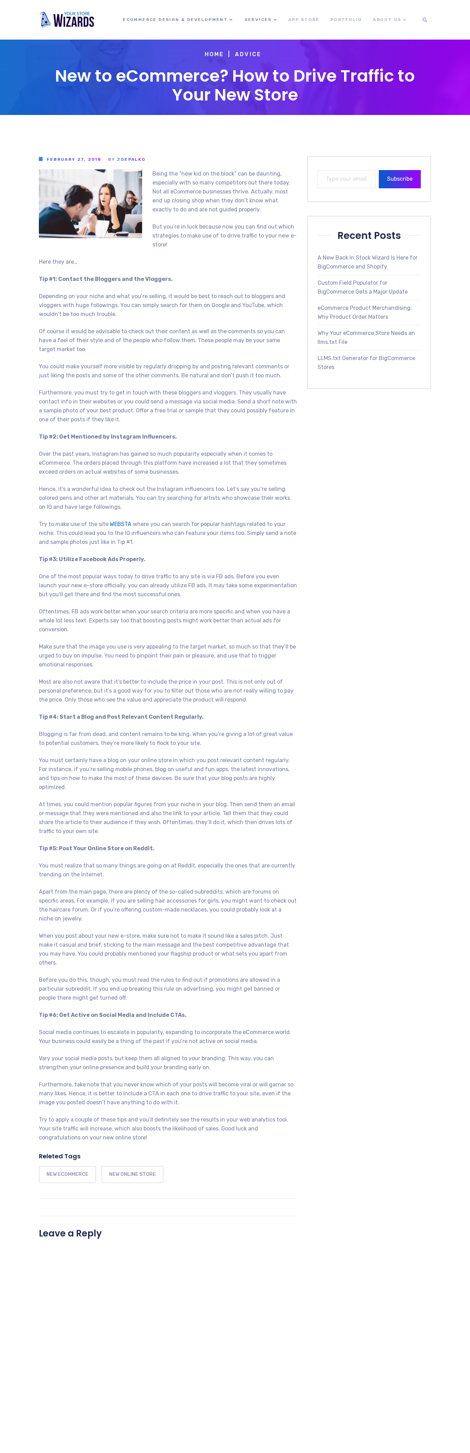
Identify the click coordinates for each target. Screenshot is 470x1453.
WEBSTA (120, 524)
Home (214, 54)
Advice (248, 54)
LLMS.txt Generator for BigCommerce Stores (366, 362)
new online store (132, 1174)
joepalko (131, 159)
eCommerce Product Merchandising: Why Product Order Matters (365, 312)
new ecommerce (67, 1174)
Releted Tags (60, 1156)
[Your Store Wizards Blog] (66, 20)
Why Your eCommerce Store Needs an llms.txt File (366, 337)
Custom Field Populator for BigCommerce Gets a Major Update (363, 287)
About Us (387, 19)
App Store (304, 19)
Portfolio (346, 19)
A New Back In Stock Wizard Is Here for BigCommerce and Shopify (368, 262)
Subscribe (400, 179)
